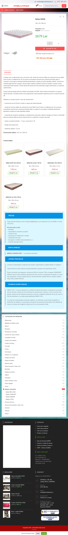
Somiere (7, 408)
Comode (7, 346)
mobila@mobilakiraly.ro (45, 1)
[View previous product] (60, 16)
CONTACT (40, 472)
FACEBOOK (9, 422)
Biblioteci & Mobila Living (12, 323)
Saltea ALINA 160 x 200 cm (13, 163)
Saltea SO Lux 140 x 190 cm (13, 197)
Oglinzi (7, 375)
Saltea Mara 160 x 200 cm (55, 163)
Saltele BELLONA (10, 392)
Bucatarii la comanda (11, 331)
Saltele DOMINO (10, 396)
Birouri (7, 326)
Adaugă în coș (51, 48)
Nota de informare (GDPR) (44, 441)
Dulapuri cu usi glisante (11, 354)
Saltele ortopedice (45, 30)
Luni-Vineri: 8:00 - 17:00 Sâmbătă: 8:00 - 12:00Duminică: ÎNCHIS (47, 505)
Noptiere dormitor (10, 372)
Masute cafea (9, 363)
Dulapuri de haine (10, 357)
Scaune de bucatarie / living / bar (14, 405)
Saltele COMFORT (11, 394)
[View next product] (63, 16)
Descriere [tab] (7, 72)
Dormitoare (8, 352)
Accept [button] (44, 533)
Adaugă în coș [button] (13, 173)
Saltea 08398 (19, 10)
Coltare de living (9, 343)
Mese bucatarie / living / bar (12, 366)
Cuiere (7, 349)
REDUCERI (8, 472)
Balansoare (8, 320)
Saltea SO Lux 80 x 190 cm (34, 163)
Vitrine (6, 413)
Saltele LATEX (10, 399)
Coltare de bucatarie (10, 340)
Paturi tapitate (9, 383)
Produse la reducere (42, 433)
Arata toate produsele (42, 428)
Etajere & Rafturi (9, 360)
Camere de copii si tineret (12, 334)
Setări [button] (37, 533)
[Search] (64, 6)
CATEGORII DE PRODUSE (13, 316)
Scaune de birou (9, 402)
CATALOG (40, 422)
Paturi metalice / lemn (11, 380)
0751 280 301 (61, 1)
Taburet (7, 410)
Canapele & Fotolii (10, 337)
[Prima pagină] (2, 10)
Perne (6, 386)
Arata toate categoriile (42, 426)
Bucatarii (7, 329)
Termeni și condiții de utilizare (44, 443)
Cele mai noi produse (42, 430)
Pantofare (7, 377)
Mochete (7, 369)
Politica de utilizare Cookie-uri (44, 445)
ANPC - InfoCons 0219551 (44, 447)
